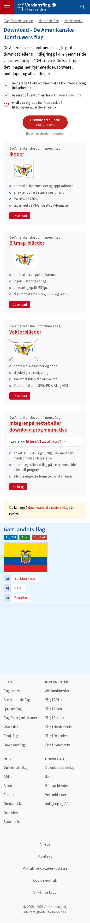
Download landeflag (60, 767)
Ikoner (35, 152)
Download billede (45, 122)
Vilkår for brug (45, 892)
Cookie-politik (45, 880)
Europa (9, 795)
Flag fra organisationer (20, 718)
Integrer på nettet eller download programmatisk (38, 424)
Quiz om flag (13, 709)
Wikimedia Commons (66, 95)
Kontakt (45, 856)
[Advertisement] (45, 639)
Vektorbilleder (35, 330)
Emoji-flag (11, 736)
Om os (45, 844)
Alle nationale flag (17, 700)
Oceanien (11, 813)
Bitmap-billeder (35, 241)
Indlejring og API (57, 804)
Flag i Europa (54, 718)
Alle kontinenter (57, 691)
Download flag (14, 745)
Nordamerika (73, 21)
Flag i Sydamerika (58, 745)
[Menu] (7, 7)
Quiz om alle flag (16, 767)
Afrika (8, 777)
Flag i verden (35, 9)
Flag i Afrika (53, 700)
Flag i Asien (53, 709)
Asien (8, 786)
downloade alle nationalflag (48, 507)
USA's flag (11, 727)
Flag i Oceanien (56, 736)
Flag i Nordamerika (58, 727)
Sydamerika (12, 822)
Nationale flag (48, 21)
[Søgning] (83, 7)
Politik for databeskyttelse (45, 868)
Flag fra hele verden (18, 21)
